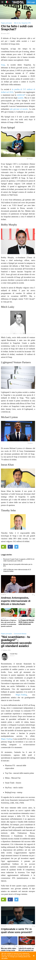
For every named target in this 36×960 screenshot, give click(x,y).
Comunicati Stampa (20, 633)
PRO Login (31, 2)
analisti (20, 98)
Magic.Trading (21, 695)
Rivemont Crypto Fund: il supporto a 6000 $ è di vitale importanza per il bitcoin (18, 560)
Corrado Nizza (13, 654)
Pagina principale (6, 23)
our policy (5, 958)
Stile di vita (17, 23)
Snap (3, 65)
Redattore (12, 655)
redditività (20, 95)
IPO (29, 23)
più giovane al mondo (19, 109)
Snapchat (25, 23)
